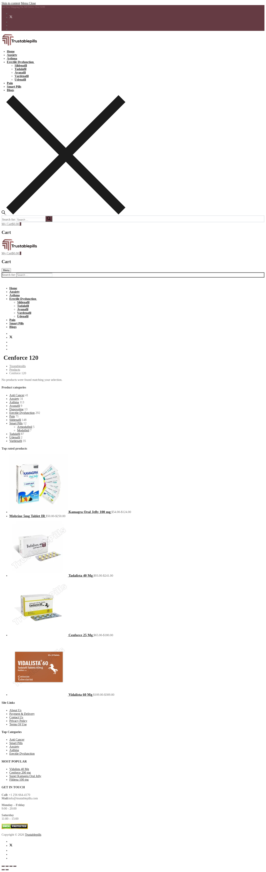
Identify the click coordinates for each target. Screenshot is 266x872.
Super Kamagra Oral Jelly (25, 776)
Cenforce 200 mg (20, 772)
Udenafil (14, 437)
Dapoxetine (16, 409)
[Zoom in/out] (3, 866)
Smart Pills (16, 423)
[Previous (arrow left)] (3, 869)
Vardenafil (15, 441)
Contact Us (16, 717)
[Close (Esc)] (14, 866)
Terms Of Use (18, 724)
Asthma (14, 402)
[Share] (10, 866)
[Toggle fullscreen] (7, 866)
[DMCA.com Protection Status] (15, 828)
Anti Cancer (16, 395)
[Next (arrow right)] (7, 869)
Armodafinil (24, 426)
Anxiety (14, 398)
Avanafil (14, 405)
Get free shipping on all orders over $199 (23, 7)
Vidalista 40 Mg (19, 769)
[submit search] (48, 219)
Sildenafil (15, 419)
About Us (15, 710)
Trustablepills (33, 834)
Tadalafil (14, 434)
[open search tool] (63, 213)
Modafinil (23, 430)
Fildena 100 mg (19, 779)
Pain (12, 416)
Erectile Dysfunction (22, 412)
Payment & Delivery (22, 713)
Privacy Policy (18, 720)
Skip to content (11, 3)
